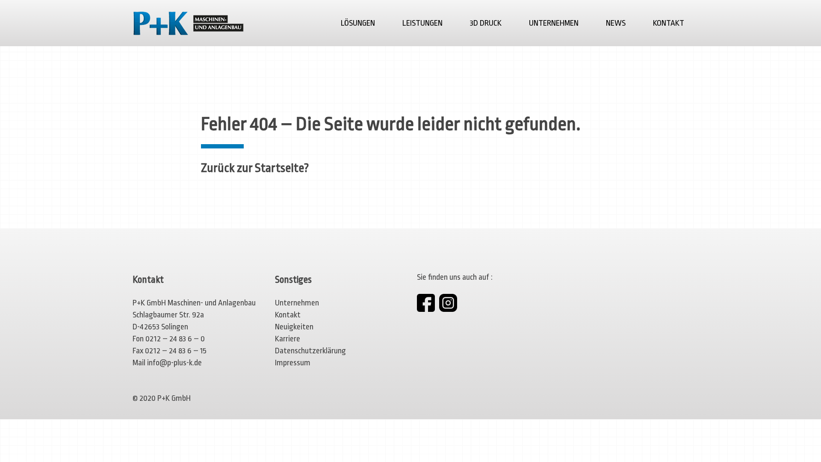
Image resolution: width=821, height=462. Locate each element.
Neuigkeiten (294, 327)
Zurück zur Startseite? (255, 168)
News (616, 23)
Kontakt (668, 23)
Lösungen (358, 23)
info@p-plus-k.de (174, 362)
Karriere (287, 339)
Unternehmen (554, 23)
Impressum (292, 362)
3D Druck (486, 23)
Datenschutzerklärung (310, 350)
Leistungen (422, 23)
